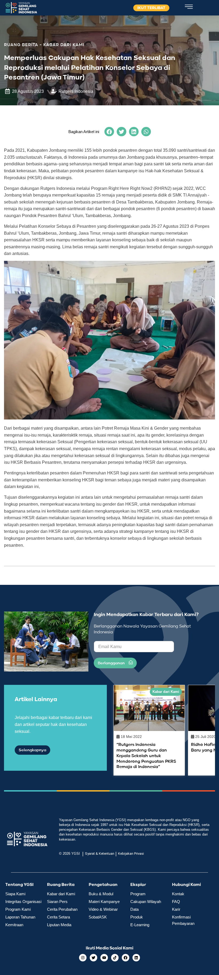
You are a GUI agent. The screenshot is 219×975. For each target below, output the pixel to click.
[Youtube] (104, 957)
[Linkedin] (136, 957)
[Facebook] (125, 957)
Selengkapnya (32, 750)
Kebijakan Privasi (131, 854)
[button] (109, 131)
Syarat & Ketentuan (99, 854)
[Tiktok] (115, 957)
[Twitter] (93, 957)
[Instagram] (83, 957)
